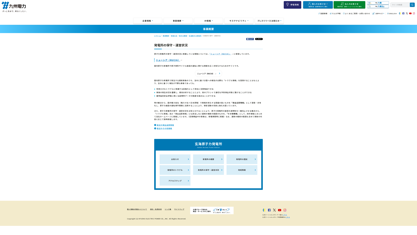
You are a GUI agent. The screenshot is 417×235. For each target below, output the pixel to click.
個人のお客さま (318, 5)
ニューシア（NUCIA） (168, 60)
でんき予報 (336, 13)
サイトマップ (179, 209)
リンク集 (168, 209)
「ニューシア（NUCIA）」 (220, 54)
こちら (285, 215)
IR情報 (207, 20)
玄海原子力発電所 (195, 36)
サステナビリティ (238, 20)
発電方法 (174, 36)
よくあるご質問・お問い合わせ (357, 13)
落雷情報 (323, 13)
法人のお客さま (349, 5)
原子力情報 (183, 36)
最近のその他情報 (164, 128)
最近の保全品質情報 (165, 125)
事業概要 (177, 20)
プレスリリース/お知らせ (268, 20)
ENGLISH (393, 13)
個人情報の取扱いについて (137, 209)
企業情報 (146, 20)
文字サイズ (379, 14)
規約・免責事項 (156, 209)
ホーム (158, 36)
